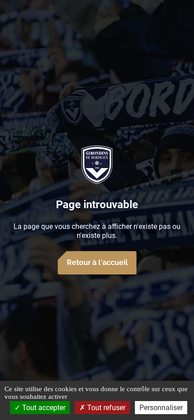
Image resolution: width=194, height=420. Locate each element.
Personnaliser (161, 407)
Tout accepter (42, 407)
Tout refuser (105, 407)
